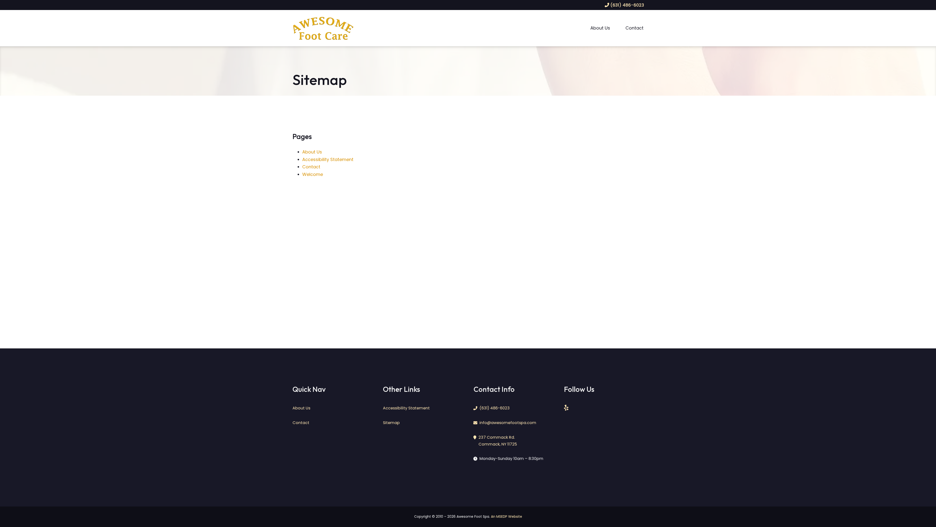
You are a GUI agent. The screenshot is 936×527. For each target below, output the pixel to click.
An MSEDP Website (506, 516)
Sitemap (391, 423)
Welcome (312, 174)
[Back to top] (918, 511)
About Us (600, 28)
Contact (634, 28)
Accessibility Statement (327, 159)
